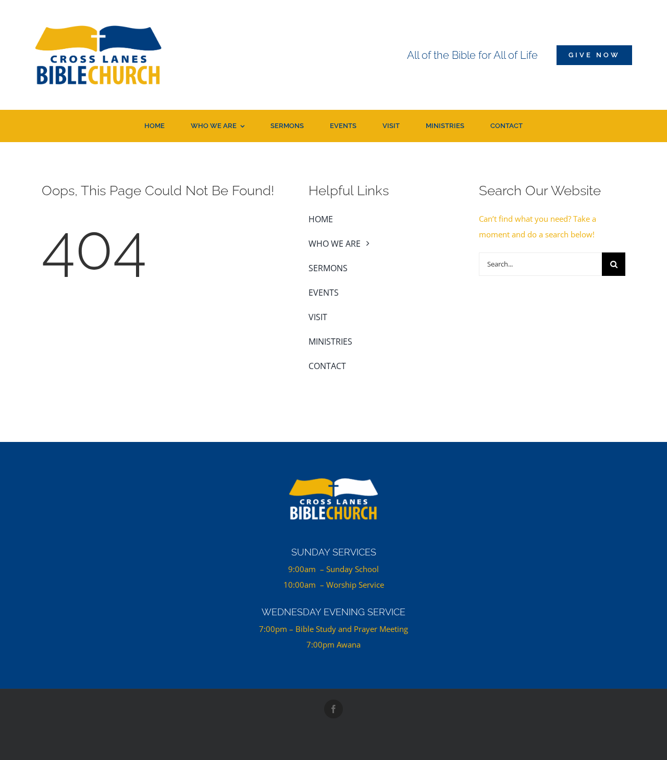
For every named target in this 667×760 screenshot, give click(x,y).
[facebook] (333, 709)
